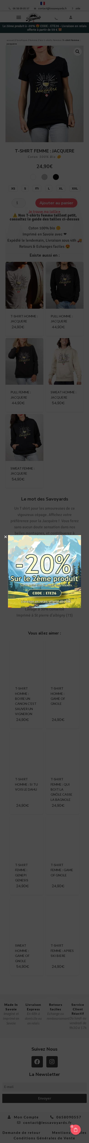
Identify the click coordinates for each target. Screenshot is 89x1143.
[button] (5, 537)
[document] (44, 571)
